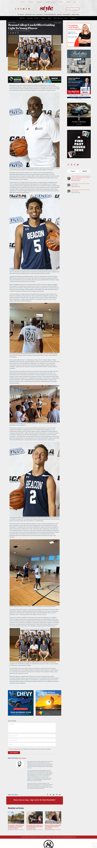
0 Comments (21, 829)
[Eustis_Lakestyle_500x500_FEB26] (48, 691)
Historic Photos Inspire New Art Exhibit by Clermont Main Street (53, 826)
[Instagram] (71, 164)
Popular (73, 171)
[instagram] (18, 9)
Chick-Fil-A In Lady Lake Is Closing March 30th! (80, 184)
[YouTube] (78, 164)
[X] (11, 33)
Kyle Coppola (12, 22)
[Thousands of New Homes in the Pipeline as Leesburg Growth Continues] (16, 817)
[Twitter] (74, 164)
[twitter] (21, 9)
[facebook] (15, 9)
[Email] (18, 33)
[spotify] (29, 9)
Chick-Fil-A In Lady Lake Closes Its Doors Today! (80, 190)
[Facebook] (8, 33)
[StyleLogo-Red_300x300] (46, 2)
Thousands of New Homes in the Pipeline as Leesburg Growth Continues (16, 826)
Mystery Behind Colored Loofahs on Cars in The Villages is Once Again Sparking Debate (81, 177)
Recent (85, 171)
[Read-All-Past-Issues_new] (79, 130)
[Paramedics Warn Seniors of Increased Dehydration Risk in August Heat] (34, 817)
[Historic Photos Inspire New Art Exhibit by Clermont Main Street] (53, 817)
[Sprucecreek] (79, 50)
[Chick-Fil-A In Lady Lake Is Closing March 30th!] (69, 184)
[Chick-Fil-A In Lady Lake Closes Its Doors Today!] (69, 190)
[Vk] (59, 795)
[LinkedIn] (13, 33)
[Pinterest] (15, 33)
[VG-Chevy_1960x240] (34, 77)
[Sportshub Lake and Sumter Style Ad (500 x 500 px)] (21, 691)
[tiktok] (26, 9)
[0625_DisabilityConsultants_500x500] (79, 103)
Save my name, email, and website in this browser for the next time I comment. (30, 749)
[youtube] (23, 9)
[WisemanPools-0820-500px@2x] (79, 24)
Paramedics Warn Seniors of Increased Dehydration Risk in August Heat (34, 826)
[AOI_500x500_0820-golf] (79, 77)
